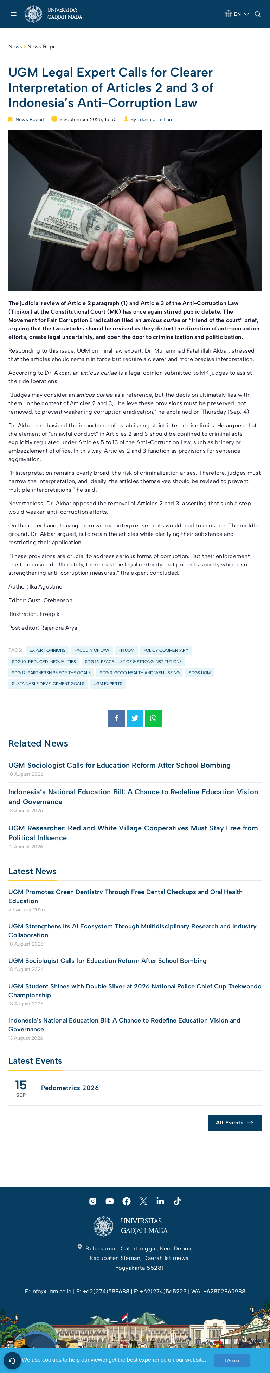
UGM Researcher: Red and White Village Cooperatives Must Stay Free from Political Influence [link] (133, 833)
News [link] (15, 46)
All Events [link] (230, 1122)
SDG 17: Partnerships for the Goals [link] (51, 672)
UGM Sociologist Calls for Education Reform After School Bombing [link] (119, 765)
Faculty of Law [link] (92, 650)
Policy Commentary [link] (165, 650)
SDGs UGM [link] (200, 672)
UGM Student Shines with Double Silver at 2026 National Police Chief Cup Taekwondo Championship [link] (135, 991)
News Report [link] (43, 46)
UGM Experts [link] (108, 683)
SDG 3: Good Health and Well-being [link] (140, 672)
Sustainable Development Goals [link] (48, 683)
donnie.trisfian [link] (156, 120)
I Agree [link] (232, 1360)
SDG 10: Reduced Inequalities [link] (44, 661)
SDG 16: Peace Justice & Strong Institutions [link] (133, 661)
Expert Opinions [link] (47, 650)
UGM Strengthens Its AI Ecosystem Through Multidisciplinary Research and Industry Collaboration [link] (132, 930)
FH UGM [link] (126, 650)
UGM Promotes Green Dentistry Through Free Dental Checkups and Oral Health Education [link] (125, 896)
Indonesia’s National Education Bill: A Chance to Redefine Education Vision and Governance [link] (133, 797)
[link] (59, 14)
